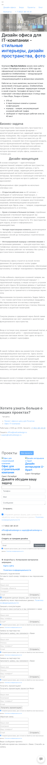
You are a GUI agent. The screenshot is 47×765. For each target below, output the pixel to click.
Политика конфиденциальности (15, 551)
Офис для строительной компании (11, 469)
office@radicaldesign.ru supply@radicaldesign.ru (22, 530)
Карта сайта (8, 566)
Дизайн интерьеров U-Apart (34, 466)
